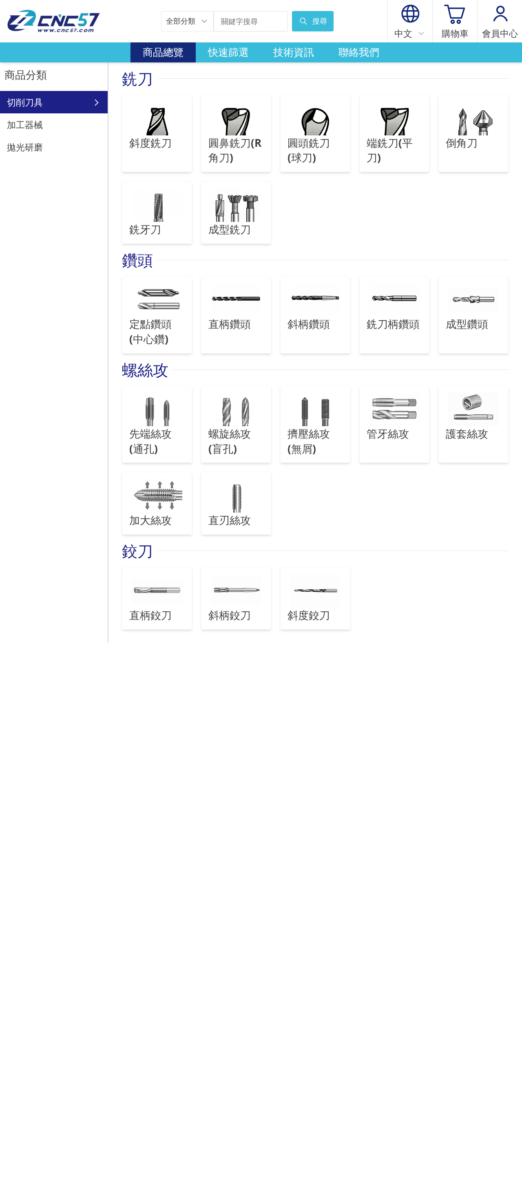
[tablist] (261, 52)
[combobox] (187, 21)
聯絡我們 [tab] (358, 52)
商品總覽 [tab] (163, 52)
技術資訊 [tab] (293, 52)
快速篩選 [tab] (228, 52)
